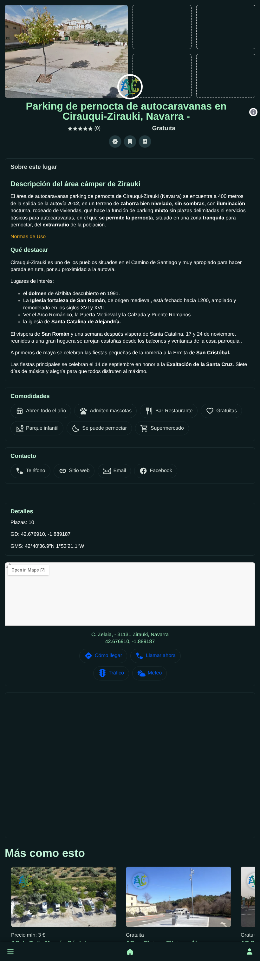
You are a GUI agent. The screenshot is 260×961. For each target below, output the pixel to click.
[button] (10, 952)
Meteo (155, 673)
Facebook (161, 470)
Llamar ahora (161, 655)
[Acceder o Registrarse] (249, 952)
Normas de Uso (28, 236)
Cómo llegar (108, 655)
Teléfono (35, 470)
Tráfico (116, 673)
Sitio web (79, 470)
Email (119, 470)
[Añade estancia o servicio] (130, 952)
